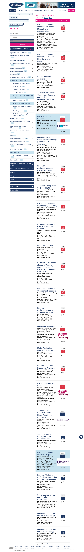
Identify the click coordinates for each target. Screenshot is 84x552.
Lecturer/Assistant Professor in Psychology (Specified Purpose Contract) (47, 140)
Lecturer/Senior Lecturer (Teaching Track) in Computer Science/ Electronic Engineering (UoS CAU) (46, 267)
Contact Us (22, 550)
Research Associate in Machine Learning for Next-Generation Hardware (46, 58)
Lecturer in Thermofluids (46, 326)
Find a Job (13, 10)
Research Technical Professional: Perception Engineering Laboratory (47, 477)
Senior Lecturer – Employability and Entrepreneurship (44, 436)
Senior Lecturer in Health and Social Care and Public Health (47, 497)
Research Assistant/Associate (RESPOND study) (45, 168)
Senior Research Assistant (44, 78)
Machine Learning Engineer (44, 117)
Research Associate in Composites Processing (46, 290)
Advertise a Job (48, 10)
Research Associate (45, 246)
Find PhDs (20, 10)
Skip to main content (6, 1)
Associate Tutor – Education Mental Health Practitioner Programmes (44, 414)
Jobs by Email (38, 10)
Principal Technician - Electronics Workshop (46, 367)
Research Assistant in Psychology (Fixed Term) (47, 204)
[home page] (16, 5)
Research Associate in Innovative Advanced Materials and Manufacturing (46, 28)
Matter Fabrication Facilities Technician (45, 349)
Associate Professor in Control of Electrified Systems (46, 226)
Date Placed (39, 18)
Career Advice (29, 10)
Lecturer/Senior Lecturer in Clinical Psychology (46, 514)
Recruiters (71, 10)
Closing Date (48, 18)
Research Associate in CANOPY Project (46, 454)
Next (46, 544)
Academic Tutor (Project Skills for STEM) (46, 187)
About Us (16, 550)
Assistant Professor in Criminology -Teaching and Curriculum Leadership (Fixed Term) (47, 96)
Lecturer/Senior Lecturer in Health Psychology (46, 530)
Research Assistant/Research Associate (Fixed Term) (46, 310)
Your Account (62, 10)
